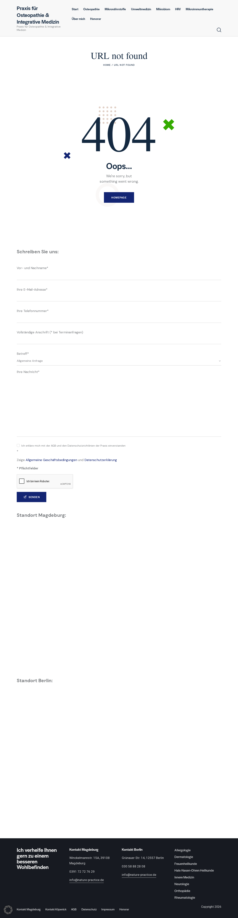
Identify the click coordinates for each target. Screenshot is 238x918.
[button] (8, 910)
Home (107, 65)
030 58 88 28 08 (133, 866)
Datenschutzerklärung (100, 460)
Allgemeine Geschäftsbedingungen (51, 460)
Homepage (119, 197)
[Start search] (219, 30)
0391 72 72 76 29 (82, 871)
